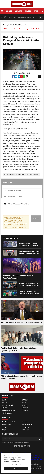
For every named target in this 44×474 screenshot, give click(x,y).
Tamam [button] (16, 468)
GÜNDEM (25, 410)
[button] (42, 11)
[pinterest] (21, 77)
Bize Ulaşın (25, 430)
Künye (4, 430)
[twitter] (16, 77)
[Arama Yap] (41, 17)
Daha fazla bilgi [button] (16, 464)
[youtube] (25, 446)
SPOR (36, 11)
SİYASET (18, 11)
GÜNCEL (9, 11)
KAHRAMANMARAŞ (17, 25)
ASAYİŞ (24, 405)
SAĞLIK (28, 11)
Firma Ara (5, 427)
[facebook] (13, 77)
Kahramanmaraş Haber (31, 471)
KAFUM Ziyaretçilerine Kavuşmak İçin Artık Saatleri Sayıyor (21, 174)
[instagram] (22, 446)
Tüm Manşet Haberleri (9, 422)
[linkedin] (19, 77)
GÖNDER (36, 219)
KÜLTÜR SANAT (7, 413)
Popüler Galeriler (27, 424)
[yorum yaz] (27, 77)
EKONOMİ (25, 408)
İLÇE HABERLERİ (7, 405)
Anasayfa (6, 25)
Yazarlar (25, 422)
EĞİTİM (4, 408)
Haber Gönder (6, 424)
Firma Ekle (25, 427)
